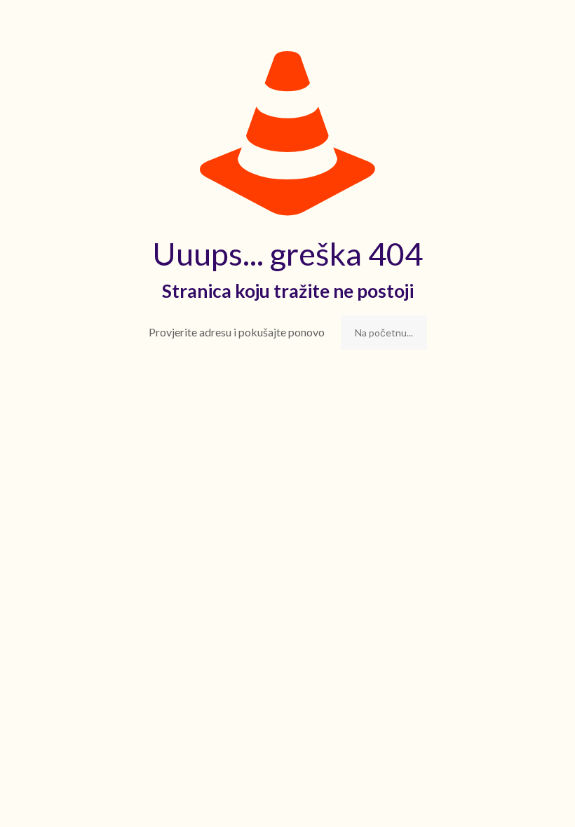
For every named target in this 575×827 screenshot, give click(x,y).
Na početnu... (384, 333)
